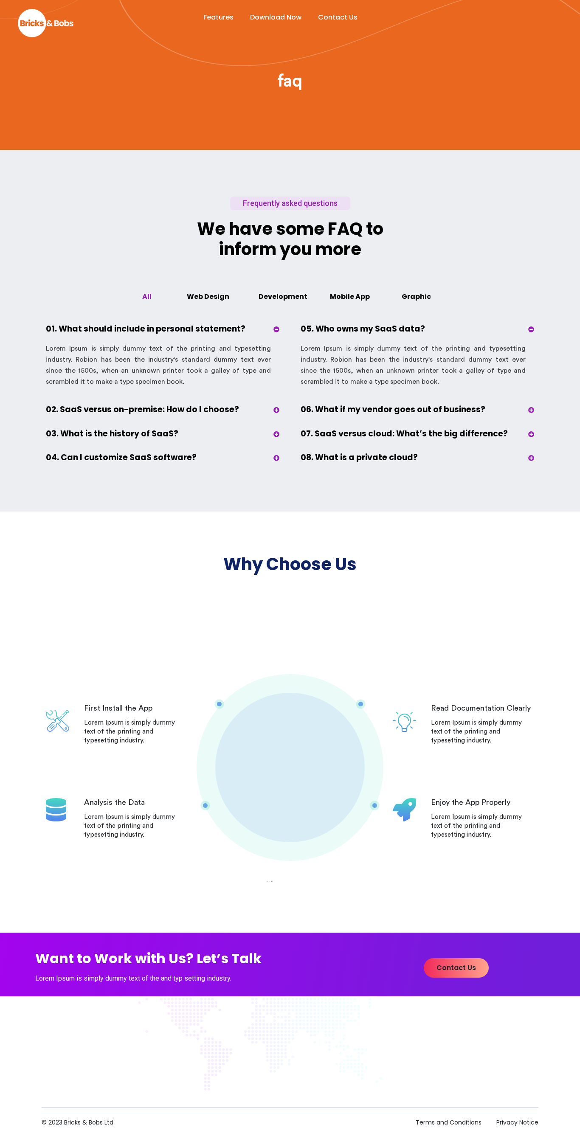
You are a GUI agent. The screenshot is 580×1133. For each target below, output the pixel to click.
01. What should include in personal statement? (145, 329)
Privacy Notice (517, 1122)
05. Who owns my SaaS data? (363, 329)
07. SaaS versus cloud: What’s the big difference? (404, 433)
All (147, 296)
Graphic (416, 296)
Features (218, 17)
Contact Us (338, 17)
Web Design (208, 296)
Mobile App (350, 296)
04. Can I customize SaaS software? (121, 457)
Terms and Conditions (448, 1122)
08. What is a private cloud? (359, 457)
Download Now (275, 17)
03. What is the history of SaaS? (112, 433)
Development (283, 296)
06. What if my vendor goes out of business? (393, 409)
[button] (456, 968)
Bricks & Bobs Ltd (88, 1122)
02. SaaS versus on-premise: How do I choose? (142, 409)
